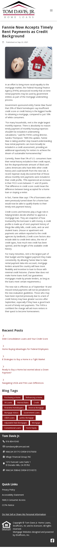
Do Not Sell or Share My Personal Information (24, 514)
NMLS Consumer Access (13, 500)
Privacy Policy (8, 489)
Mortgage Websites (22, 531)
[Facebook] (52, 541)
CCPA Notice (8, 505)
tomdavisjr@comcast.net (17, 446)
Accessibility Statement (13, 494)
